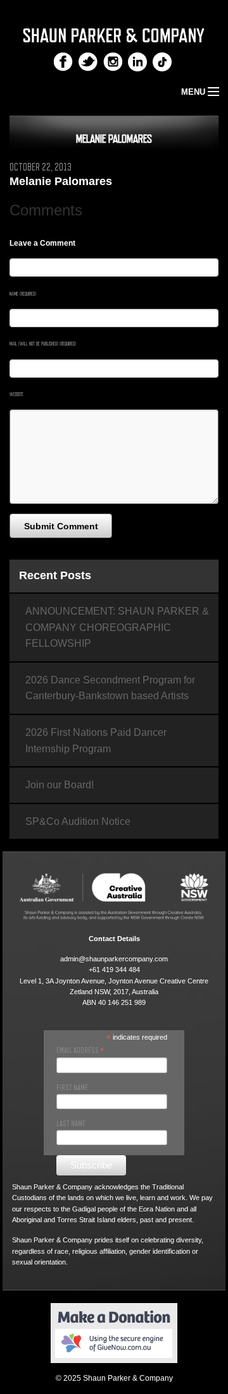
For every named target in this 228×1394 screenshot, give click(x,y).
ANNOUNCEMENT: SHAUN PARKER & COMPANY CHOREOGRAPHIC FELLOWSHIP (117, 627)
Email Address (80, 1050)
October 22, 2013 (41, 167)
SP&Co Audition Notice (77, 821)
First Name (72, 1087)
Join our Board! (59, 784)
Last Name (71, 1123)
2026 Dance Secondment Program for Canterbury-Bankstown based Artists (110, 688)
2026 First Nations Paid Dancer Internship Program (96, 740)
